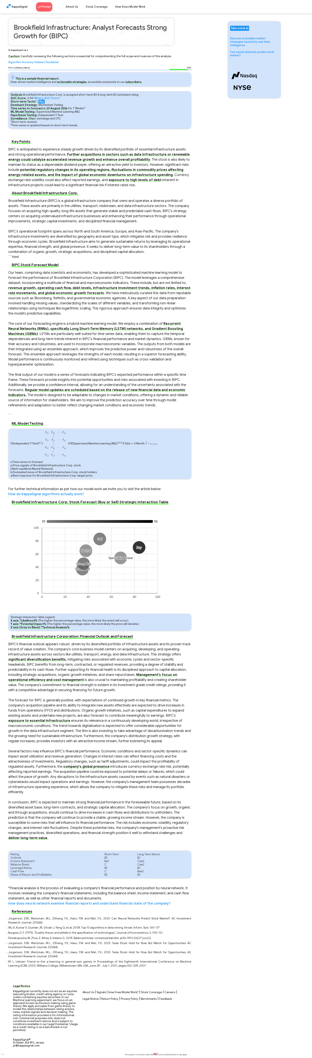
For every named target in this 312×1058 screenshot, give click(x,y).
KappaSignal (19, 7)
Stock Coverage (97, 7)
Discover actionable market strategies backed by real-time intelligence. (250, 42)
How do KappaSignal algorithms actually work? (46, 494)
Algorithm (14, 62)
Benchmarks (149, 999)
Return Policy (109, 999)
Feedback (165, 999)
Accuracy (28, 62)
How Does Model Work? (123, 992)
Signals (101, 992)
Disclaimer (52, 62)
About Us (72, 7)
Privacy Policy (129, 999)
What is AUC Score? (47, 98)
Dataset (40, 62)
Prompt (46, 7)
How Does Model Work (130, 7)
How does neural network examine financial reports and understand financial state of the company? (89, 903)
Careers (169, 992)
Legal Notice (91, 999)
